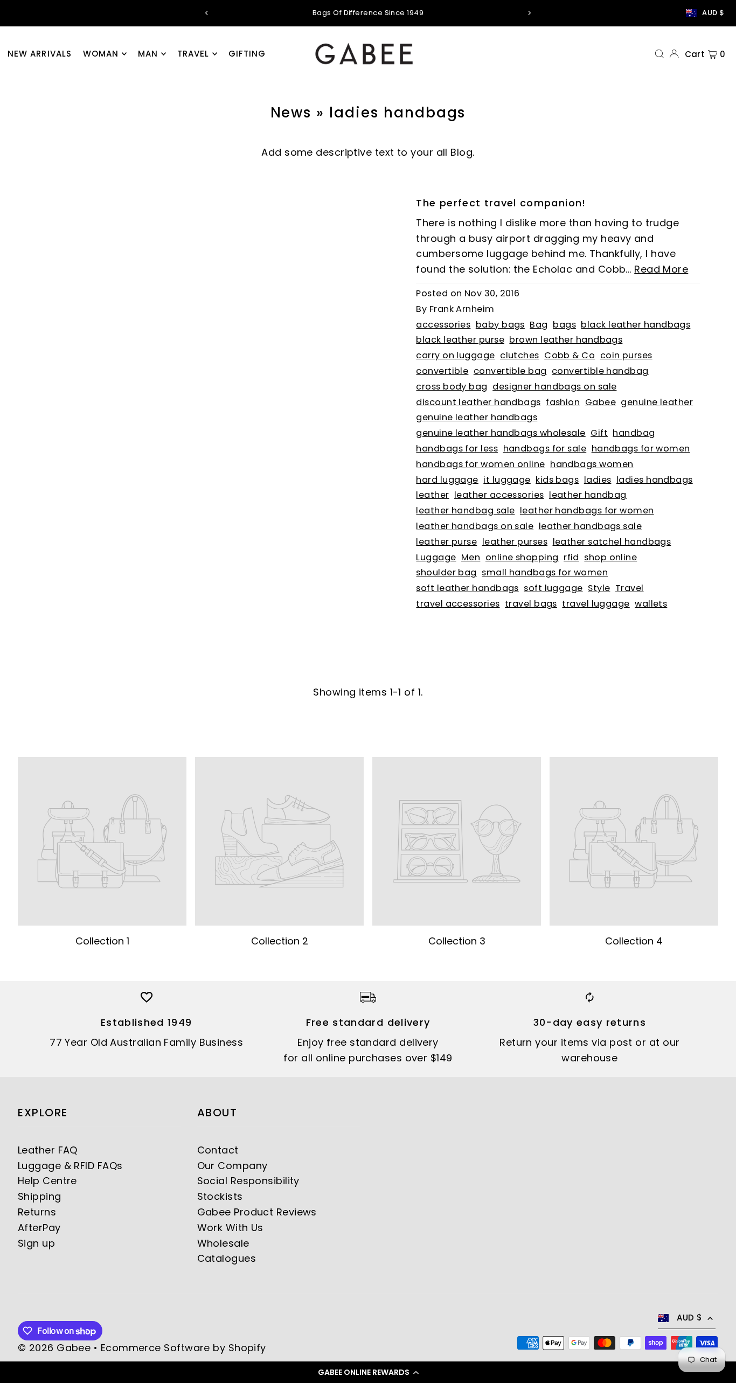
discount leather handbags (478, 402)
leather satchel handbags (612, 542)
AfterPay (39, 1227)
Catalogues (226, 1258)
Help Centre (47, 1180)
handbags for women (641, 448)
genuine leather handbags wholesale (500, 433)
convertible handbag (600, 371)
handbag (634, 433)
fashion (563, 402)
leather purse (446, 542)
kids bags (557, 480)
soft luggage (553, 588)
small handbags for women (545, 572)
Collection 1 (102, 941)
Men (470, 557)
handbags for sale (545, 448)
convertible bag (510, 371)
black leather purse (460, 339)
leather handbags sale (590, 526)
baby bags (500, 324)
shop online (610, 557)
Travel (629, 588)
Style (599, 588)
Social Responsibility (248, 1180)
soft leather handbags (467, 588)
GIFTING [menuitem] (247, 53)
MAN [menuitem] (148, 53)
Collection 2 (279, 941)
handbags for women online (480, 464)
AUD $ (713, 13)
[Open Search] (659, 53)
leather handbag (588, 495)
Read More (661, 269)
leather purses (514, 542)
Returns (37, 1212)
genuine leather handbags (476, 417)
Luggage (436, 557)
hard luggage (447, 480)
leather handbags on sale (474, 526)
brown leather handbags (565, 339)
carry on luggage (455, 355)
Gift (599, 433)
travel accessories (457, 603)
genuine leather (657, 402)
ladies (598, 480)
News (291, 112)
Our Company (232, 1165)
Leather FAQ (48, 1150)
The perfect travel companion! (501, 203)
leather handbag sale (465, 510)
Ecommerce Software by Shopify (183, 1347)
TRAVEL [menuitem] (193, 53)
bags (564, 324)
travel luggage (595, 603)
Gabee (600, 402)
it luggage (507, 480)
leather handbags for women (587, 510)
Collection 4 (634, 941)
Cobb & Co (569, 355)
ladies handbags (654, 480)
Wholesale (223, 1243)
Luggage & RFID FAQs (70, 1165)
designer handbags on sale (554, 386)
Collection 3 (456, 941)
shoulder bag (446, 572)
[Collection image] (102, 841)
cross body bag (451, 386)
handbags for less (457, 448)
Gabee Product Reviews (257, 1212)
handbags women (591, 464)
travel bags (531, 603)
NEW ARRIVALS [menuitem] (40, 53)
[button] (368, 1372)
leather (432, 495)
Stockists (220, 1196)
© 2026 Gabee (54, 1347)
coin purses (626, 355)
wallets (651, 603)
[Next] (529, 13)
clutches (519, 355)
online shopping (522, 557)
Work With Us (230, 1227)
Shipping (39, 1196)
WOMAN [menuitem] (101, 53)
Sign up (36, 1243)
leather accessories (499, 495)
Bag (538, 324)
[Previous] (207, 13)
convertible (442, 371)
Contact (218, 1150)
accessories (443, 324)
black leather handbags (635, 324)
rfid (571, 557)
